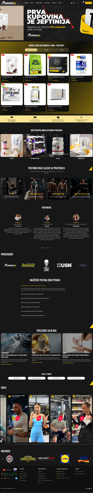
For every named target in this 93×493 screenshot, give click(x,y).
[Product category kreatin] (58, 147)
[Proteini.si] (10, 265)
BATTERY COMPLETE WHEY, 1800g (7, 77)
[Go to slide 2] (43, 247)
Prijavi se (88, 2)
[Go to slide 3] (44, 247)
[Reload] (28, 265)
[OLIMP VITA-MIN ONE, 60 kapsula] (12, 94)
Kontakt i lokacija (23, 473)
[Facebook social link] (86, 489)
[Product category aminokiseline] (81, 147)
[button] (4, 22)
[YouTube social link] (89, 489)
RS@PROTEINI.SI (61, 473)
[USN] (65, 265)
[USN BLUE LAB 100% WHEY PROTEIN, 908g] (81, 65)
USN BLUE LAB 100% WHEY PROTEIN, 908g (77, 77)
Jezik (74, 2)
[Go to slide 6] (48, 247)
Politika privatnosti (79, 471)
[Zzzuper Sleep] (83, 265)
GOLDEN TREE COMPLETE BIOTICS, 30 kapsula (55, 106)
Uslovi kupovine (41, 476)
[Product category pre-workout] (35, 147)
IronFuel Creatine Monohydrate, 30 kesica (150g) (56, 77)
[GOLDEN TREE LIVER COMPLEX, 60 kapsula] (35, 94)
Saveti (64, 352)
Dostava (40, 471)
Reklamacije (22, 478)
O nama (21, 471)
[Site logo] (8, 2)
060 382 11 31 (61, 471)
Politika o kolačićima (79, 473)
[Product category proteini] (11, 147)
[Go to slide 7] (49, 247)
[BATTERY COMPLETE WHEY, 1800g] (12, 65)
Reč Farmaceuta (5, 352)
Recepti (33, 352)
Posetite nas (61, 476)
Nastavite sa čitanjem (6, 364)
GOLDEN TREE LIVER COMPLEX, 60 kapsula (31, 106)
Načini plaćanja (41, 473)
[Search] (78, 3)
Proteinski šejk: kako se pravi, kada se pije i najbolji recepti (46, 355)
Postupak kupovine (42, 478)
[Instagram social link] (87, 489)
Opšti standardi (23, 480)
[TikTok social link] (91, 489)
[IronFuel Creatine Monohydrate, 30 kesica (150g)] (58, 65)
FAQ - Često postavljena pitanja (45, 480)
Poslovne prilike (23, 476)
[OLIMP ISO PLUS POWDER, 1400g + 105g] (35, 65)
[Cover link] (12, 188)
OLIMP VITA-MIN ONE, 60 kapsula (7, 106)
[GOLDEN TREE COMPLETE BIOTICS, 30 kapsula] (58, 94)
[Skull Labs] (46, 265)
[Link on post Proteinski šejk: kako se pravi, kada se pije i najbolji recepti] (46, 343)
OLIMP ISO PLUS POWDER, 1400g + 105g (30, 77)
